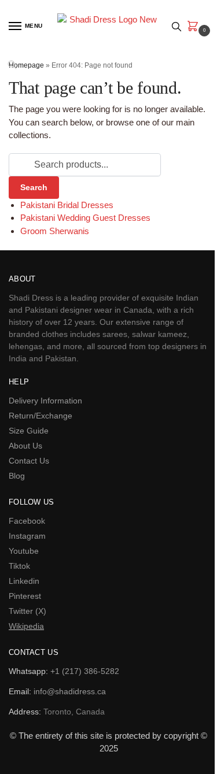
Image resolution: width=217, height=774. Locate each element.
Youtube (24, 550)
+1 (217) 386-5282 (84, 671)
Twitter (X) (27, 611)
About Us (25, 445)
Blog (17, 475)
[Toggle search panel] (176, 26)
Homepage (26, 65)
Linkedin (24, 581)
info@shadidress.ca (70, 691)
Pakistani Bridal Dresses (66, 205)
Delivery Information (45, 400)
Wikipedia (26, 626)
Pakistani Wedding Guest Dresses (85, 218)
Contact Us (29, 460)
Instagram (27, 535)
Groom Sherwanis (54, 231)
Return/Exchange (40, 415)
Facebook (27, 520)
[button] (195, 27)
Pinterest (25, 596)
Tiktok (19, 566)
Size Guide (29, 430)
